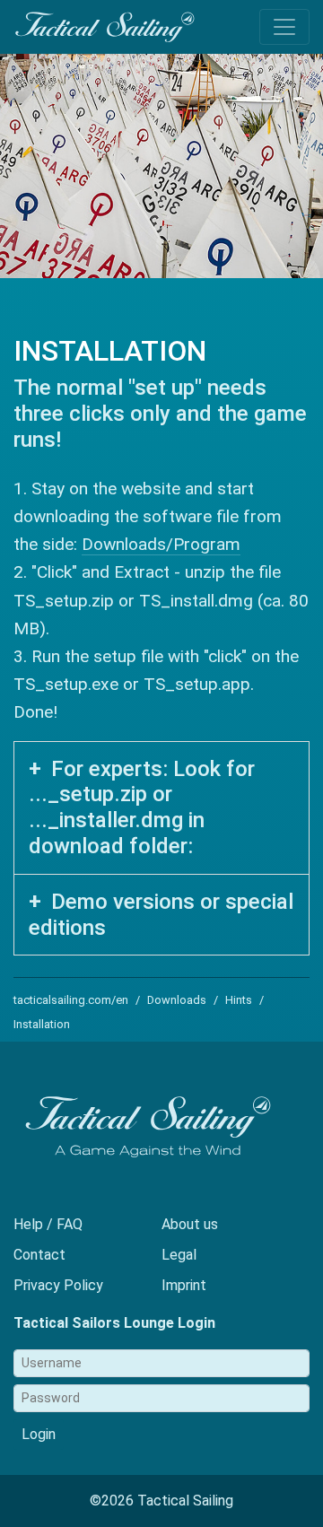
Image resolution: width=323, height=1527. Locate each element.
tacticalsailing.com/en (70, 1000)
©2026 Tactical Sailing (161, 1500)
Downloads (176, 1000)
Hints (238, 1000)
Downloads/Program (161, 544)
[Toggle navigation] (284, 27)
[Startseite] (104, 32)
